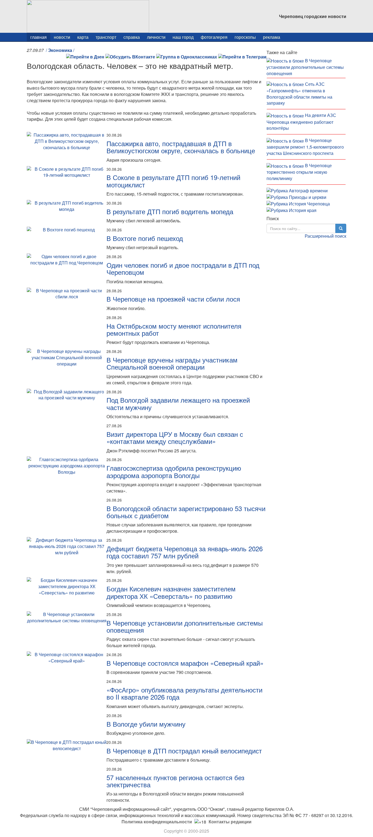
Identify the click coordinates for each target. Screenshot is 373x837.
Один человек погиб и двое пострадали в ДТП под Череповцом (182, 268)
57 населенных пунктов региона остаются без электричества (175, 781)
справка (131, 37)
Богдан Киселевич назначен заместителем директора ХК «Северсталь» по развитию (171, 592)
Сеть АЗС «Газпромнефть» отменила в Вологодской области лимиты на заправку (299, 93)
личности (156, 37)
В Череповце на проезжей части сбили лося (173, 298)
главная (38, 37)
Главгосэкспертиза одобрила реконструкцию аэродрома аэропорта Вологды (173, 471)
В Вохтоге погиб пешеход (144, 238)
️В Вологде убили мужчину (145, 724)
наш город (183, 37)
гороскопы (245, 37)
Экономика (60, 50)
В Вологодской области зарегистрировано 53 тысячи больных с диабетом (185, 511)
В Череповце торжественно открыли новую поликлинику (299, 171)
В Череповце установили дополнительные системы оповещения (184, 626)
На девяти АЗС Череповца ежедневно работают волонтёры (301, 121)
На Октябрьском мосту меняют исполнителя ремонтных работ (173, 329)
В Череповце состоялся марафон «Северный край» (185, 663)
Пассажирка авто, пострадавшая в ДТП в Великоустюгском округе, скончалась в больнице (180, 146)
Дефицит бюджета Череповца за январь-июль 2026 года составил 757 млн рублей (184, 552)
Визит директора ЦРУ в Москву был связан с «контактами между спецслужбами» (174, 437)
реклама (271, 37)
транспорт (106, 37)
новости (62, 37)
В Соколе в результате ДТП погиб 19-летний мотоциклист (173, 180)
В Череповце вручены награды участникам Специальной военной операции (172, 363)
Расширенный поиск (325, 236)
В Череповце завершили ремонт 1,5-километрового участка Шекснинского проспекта (305, 146)
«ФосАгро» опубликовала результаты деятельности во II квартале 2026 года (184, 693)
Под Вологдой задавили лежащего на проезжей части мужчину (178, 403)
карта (82, 37)
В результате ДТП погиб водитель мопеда (169, 211)
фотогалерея (214, 37)
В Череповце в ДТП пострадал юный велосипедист (184, 750)
